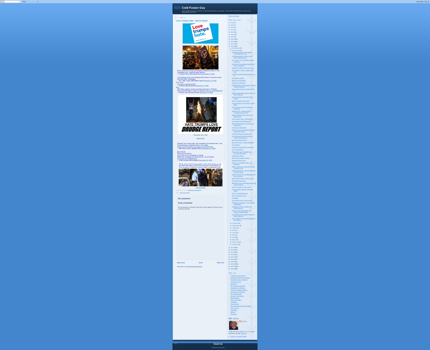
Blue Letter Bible (236, 300)
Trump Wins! (236, 145)
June (234, 232)
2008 (232, 264)
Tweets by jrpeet (234, 16)
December (235, 48)
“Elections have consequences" (242, 134)
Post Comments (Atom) (194, 266)
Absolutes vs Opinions (238, 288)
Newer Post (181, 262)
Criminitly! (235, 198)
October (235, 223)
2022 (232, 32)
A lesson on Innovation (239, 127)
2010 (232, 259)
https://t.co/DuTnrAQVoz (185, 147)
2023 (232, 29)
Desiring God (235, 304)
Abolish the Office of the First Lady (243, 68)
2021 (232, 34)
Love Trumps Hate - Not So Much (192, 21)
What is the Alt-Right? (239, 80)
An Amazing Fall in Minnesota (241, 121)
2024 (232, 27)
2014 (232, 250)
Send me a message (218, 347)
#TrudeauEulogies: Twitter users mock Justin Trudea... (242, 57)
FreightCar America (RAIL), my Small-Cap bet (242, 207)
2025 (232, 25)
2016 (232, 46)
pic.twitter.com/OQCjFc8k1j (203, 147)
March (234, 239)
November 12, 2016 (209, 81)
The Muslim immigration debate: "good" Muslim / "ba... (242, 53)
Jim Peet (244, 321)
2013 (232, 252)
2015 (232, 247)
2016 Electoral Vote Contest (241, 158)
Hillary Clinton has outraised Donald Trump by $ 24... (243, 167)
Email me (244, 333)
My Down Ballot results (239, 140)
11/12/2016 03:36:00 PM (194, 190)
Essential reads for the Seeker (240, 278)
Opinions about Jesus (239, 160)
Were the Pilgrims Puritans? (241, 101)
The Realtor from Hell (238, 181)
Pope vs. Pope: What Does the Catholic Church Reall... (241, 211)
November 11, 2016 (208, 74)
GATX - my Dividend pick (240, 193)
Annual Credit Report (237, 296)
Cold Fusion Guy (193, 7)
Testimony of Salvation (238, 292)
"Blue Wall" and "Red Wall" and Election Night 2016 (242, 152)
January (235, 244)
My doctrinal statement (238, 286)
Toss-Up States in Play (239, 196)
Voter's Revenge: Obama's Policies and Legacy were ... (243, 130)
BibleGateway (235, 298)
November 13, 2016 (206, 92)
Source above (200, 188)
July (233, 230)
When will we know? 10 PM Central (243, 178)
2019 (232, 39)
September (236, 225)
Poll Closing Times (238, 156)
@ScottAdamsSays (183, 77)
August (234, 228)
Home (201, 262)
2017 (232, 44)
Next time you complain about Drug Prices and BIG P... (243, 64)
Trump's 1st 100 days (239, 83)
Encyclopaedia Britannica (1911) (241, 306)
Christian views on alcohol (239, 280)
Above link (200, 138)
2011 (232, 257)
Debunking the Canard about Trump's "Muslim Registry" (244, 86)
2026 (232, 22)
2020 (232, 37)
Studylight (234, 310)
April (234, 237)
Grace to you (235, 308)
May (233, 235)
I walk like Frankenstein (238, 276)
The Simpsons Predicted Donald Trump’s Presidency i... (242, 137)
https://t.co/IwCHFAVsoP (214, 91)
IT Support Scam (236, 282)
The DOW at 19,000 (238, 78)
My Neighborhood (236, 294)
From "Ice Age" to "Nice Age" (241, 187)
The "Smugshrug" (237, 149)
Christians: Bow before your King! (243, 147)
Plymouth (234, 314)
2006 (232, 268)
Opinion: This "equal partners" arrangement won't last (241, 111)
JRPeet (233, 312)
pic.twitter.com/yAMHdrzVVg (187, 158)
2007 (232, 266)
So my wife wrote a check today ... (242, 200)
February (235, 242)
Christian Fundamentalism (239, 290)
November (235, 50)
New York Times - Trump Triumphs (243, 142)
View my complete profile (239, 336)
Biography (234, 284)
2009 (232, 261)
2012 (232, 254)
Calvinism (234, 302)
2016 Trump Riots (185, 192)
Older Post (220, 262)
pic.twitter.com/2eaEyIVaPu (186, 84)
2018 (232, 41)
